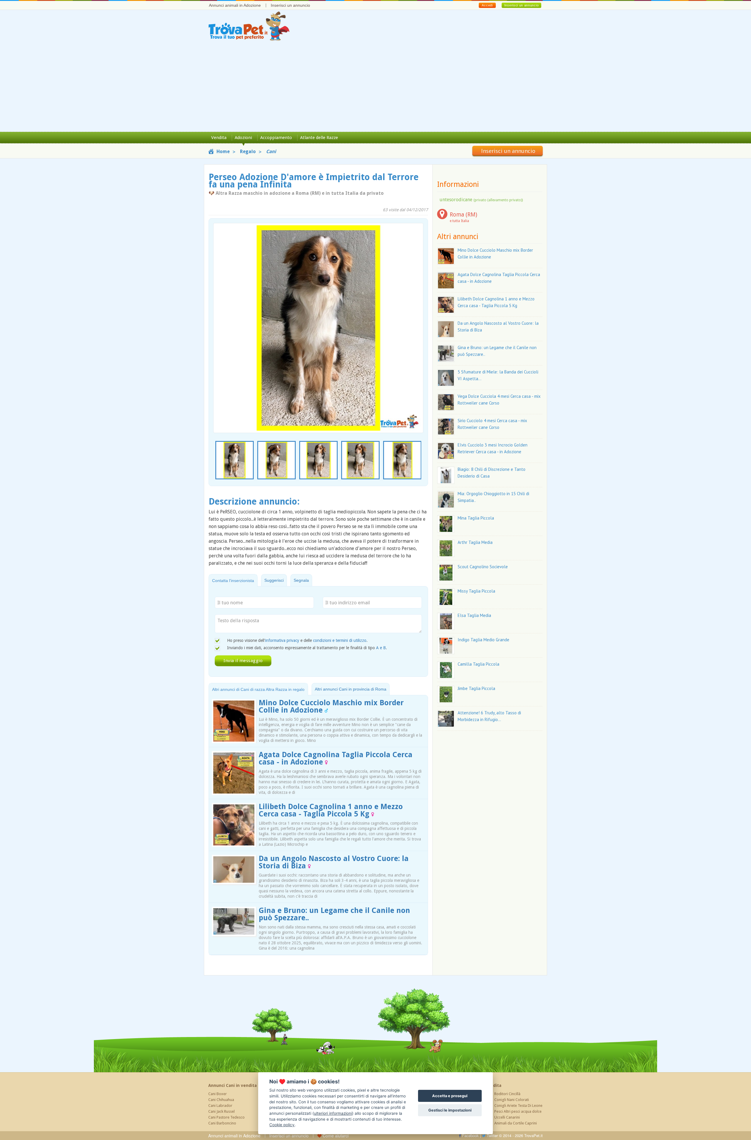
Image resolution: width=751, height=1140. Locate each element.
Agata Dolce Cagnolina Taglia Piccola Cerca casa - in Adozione (335, 758)
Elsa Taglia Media (474, 615)
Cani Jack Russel (221, 1111)
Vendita (218, 137)
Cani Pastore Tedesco (226, 1117)
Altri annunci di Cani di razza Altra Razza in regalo (258, 689)
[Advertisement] (375, 88)
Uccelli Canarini (507, 1117)
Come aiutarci (335, 1136)
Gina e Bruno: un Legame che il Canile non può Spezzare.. (334, 914)
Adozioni (243, 137)
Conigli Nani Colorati (511, 1099)
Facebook (470, 1135)
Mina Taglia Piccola (476, 518)
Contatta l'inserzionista (233, 580)
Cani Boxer (217, 1094)
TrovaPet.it (533, 1135)
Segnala (301, 580)
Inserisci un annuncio (290, 5)
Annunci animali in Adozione (235, 5)
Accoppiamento (276, 137)
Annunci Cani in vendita (232, 1085)
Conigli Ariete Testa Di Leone (518, 1105)
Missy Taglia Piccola (476, 591)
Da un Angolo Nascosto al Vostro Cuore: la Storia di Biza (334, 862)
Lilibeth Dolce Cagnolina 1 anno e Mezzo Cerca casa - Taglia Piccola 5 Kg (331, 810)
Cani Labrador (220, 1105)
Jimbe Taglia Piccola (476, 688)
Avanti (415, 317)
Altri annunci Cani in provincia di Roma (350, 689)
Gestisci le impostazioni (449, 1110)
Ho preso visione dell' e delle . (297, 640)
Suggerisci (274, 580)
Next (420, 460)
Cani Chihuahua (221, 1099)
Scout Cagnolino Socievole (483, 566)
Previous (216, 460)
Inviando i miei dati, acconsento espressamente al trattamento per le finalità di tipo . (307, 647)
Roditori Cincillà (507, 1094)
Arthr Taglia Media (475, 542)
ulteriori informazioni (333, 1113)
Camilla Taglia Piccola (478, 664)
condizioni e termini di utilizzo (339, 640)
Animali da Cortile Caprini (515, 1123)
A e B (381, 647)
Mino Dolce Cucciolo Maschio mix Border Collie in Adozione (331, 706)
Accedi (487, 5)
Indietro (221, 317)
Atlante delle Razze (319, 137)
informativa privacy (282, 640)
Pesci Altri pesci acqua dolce (518, 1111)
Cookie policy (282, 1124)
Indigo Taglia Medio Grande (483, 639)
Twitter (492, 1135)
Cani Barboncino (222, 1123)
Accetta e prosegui (449, 1096)
